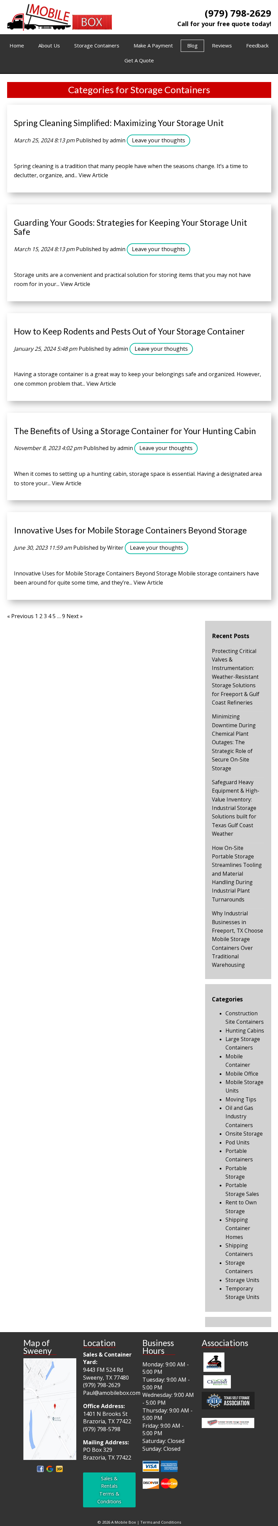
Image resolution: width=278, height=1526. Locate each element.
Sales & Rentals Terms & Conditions (109, 1490)
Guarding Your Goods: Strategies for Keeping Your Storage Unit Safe (130, 227)
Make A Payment (153, 45)
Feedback (257, 45)
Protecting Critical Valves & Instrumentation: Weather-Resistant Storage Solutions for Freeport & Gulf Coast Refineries (235, 677)
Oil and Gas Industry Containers (239, 1116)
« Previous (20, 616)
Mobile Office (241, 1073)
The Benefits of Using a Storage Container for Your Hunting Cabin (135, 431)
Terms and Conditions (160, 1522)
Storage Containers (96, 45)
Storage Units (242, 1280)
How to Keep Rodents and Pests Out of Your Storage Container (129, 331)
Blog (192, 45)
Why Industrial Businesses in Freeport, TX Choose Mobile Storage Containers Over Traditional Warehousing (237, 939)
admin (117, 140)
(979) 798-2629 (238, 13)
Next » (74, 616)
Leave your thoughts (158, 140)
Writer (115, 547)
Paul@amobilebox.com (111, 1393)
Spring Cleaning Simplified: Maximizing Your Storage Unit (119, 123)
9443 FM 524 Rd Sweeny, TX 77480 (106, 1373)
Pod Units (237, 1142)
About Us (49, 45)
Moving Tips (240, 1099)
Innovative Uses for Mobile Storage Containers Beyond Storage (130, 530)
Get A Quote (139, 60)
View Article (93, 175)
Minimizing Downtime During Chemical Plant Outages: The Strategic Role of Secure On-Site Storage (234, 742)
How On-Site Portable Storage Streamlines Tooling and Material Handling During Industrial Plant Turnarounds (237, 874)
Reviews (222, 45)
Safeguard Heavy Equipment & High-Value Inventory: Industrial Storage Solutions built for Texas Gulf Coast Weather (235, 808)
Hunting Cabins (244, 1030)
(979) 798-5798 (101, 1429)
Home (16, 45)
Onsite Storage (244, 1133)
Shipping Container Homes (237, 1228)
